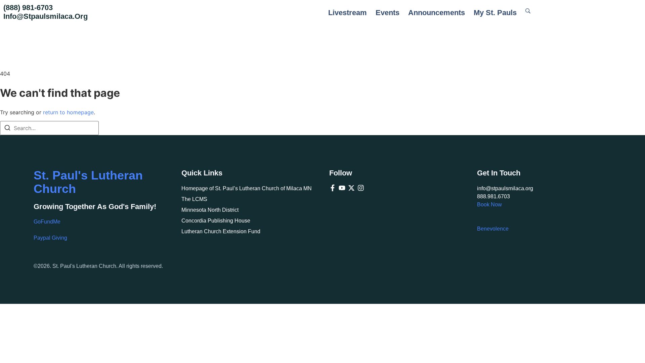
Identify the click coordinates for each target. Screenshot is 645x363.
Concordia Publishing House (215, 221)
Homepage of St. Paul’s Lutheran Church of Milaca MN (246, 188)
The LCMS (194, 199)
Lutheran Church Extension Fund (220, 231)
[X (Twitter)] (351, 188)
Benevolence (493, 229)
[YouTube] (342, 188)
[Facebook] (332, 188)
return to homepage (68, 112)
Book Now (489, 204)
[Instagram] (360, 188)
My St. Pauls (495, 12)
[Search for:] (49, 128)
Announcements (436, 12)
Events (387, 12)
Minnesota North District (210, 210)
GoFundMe (47, 222)
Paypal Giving (50, 238)
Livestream (347, 12)
